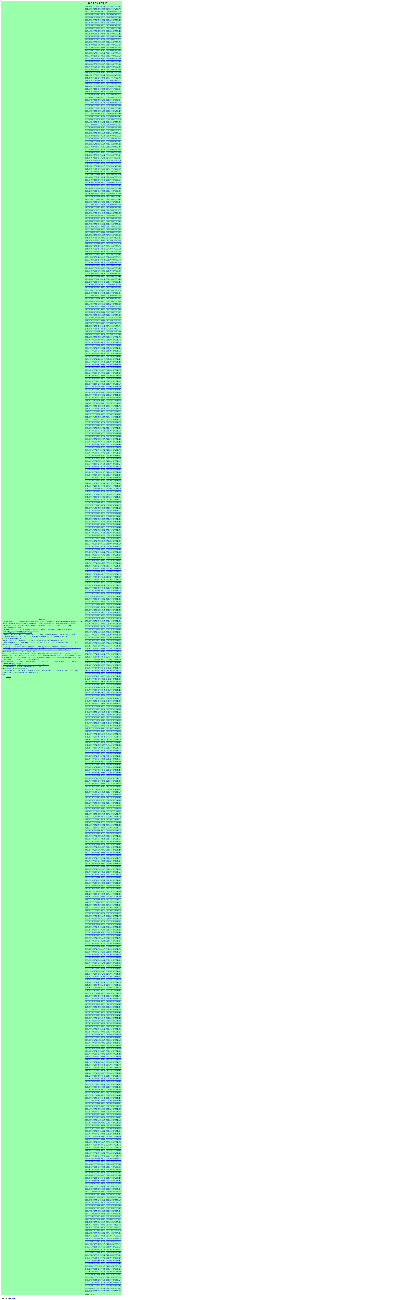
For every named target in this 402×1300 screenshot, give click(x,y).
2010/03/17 (97, 355)
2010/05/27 (102, 370)
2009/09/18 (108, 314)
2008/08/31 (118, 227)
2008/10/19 (118, 238)
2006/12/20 (97, 89)
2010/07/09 (108, 380)
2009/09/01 (92, 311)
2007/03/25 (118, 110)
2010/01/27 (97, 344)
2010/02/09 (92, 347)
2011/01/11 (92, 422)
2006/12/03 (118, 85)
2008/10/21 (92, 240)
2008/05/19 (87, 206)
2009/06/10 (97, 292)
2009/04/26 (118, 281)
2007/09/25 (92, 152)
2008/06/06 (108, 209)
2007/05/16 (97, 122)
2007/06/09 (113, 127)
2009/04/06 (87, 278)
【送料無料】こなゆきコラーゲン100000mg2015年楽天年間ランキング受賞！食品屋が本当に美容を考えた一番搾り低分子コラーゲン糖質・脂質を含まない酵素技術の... (42, 657)
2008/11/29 (113, 248)
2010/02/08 (87, 347)
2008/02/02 (113, 180)
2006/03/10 (108, 25)
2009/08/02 (118, 303)
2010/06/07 (87, 373)
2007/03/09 (108, 107)
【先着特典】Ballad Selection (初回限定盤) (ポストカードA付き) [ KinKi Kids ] (21, 631)
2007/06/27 (97, 132)
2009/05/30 (113, 289)
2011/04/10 (118, 441)
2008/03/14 (108, 190)
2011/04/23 (113, 444)
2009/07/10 (108, 298)
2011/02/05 (113, 427)
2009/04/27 (87, 282)
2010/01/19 (92, 342)
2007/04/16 (87, 116)
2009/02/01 (118, 262)
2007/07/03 (92, 133)
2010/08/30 (87, 392)
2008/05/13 (92, 204)
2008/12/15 (87, 253)
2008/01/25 (108, 179)
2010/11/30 (92, 413)
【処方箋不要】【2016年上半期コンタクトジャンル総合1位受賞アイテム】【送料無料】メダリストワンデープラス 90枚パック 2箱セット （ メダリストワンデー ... (42, 648)
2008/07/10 (102, 216)
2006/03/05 (118, 23)
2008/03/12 (97, 190)
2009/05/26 (92, 289)
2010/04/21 (97, 362)
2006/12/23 (113, 89)
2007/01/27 (113, 97)
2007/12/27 (102, 173)
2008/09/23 (92, 234)
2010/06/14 (87, 375)
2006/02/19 (118, 20)
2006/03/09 (102, 25)
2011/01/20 (102, 424)
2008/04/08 (92, 196)
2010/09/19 (118, 395)
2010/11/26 (108, 411)
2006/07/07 (108, 52)
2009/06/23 (92, 295)
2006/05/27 (113, 42)
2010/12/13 (87, 416)
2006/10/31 (92, 78)
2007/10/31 (97, 160)
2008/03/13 (102, 190)
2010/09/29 (97, 399)
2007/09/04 (92, 147)
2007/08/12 (118, 141)
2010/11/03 (97, 406)
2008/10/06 (87, 237)
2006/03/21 (92, 28)
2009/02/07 (113, 264)
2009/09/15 (92, 314)
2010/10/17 (118, 402)
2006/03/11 (113, 25)
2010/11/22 (87, 411)
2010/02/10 (97, 347)
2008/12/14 (118, 251)
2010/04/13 (92, 361)
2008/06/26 (102, 213)
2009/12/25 (108, 336)
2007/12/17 (87, 171)
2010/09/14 (92, 395)
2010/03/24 (97, 356)
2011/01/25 (92, 425)
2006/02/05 (118, 17)
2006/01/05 (102, 11)
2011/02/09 (97, 428)
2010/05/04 (92, 366)
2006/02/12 (118, 19)
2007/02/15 (102, 102)
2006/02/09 (102, 19)
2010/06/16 (97, 375)
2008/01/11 (108, 176)
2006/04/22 (113, 34)
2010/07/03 (113, 378)
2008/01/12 (113, 176)
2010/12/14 (92, 416)
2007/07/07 (113, 133)
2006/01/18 (97, 14)
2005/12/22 (102, 8)
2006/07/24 (87, 56)
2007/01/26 (108, 97)
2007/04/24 (92, 118)
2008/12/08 (87, 251)
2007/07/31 (92, 140)
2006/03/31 (108, 30)
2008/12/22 (87, 254)
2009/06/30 (92, 297)
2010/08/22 (118, 389)
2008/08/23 (113, 226)
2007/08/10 (108, 141)
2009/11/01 (118, 323)
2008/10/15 (97, 238)
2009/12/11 (108, 333)
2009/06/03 (97, 290)
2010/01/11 (87, 340)
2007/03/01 (102, 105)
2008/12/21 (118, 253)
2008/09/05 (108, 229)
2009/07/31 (108, 303)
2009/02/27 (108, 268)
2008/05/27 (92, 207)
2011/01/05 (97, 420)
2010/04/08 (102, 359)
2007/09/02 (118, 146)
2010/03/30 (92, 358)
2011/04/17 (118, 442)
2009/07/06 (87, 298)
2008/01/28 (87, 180)
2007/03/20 (92, 110)
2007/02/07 (97, 100)
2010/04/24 (113, 362)
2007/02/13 (92, 102)
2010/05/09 (118, 366)
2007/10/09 (92, 155)
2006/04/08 (113, 31)
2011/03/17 (102, 436)
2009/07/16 (102, 300)
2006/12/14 (102, 88)
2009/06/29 (87, 297)
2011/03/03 (102, 433)
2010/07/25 (118, 383)
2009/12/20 (118, 334)
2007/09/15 (113, 149)
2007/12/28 (108, 173)
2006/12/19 (92, 89)
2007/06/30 (113, 132)
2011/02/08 (92, 428)
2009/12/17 (102, 334)
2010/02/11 (102, 347)
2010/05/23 (118, 369)
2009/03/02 (87, 270)
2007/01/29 (87, 99)
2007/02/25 (118, 104)
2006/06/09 (108, 45)
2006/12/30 (113, 91)
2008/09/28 (118, 234)
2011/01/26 (97, 425)
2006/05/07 (118, 38)
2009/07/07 (92, 298)
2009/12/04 (108, 331)
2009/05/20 (97, 287)
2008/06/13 (108, 210)
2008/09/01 (87, 229)
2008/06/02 (87, 209)
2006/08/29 (92, 64)
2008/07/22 (92, 220)
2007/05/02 (97, 119)
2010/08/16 (87, 389)
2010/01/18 (87, 342)
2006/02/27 (87, 23)
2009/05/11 (87, 286)
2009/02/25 (97, 268)
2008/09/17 (97, 232)
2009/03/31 (92, 276)
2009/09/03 (102, 311)
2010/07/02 (108, 378)
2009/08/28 (108, 309)
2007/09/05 (97, 147)
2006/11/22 (97, 83)
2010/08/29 (118, 391)
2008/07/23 (97, 220)
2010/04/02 (108, 358)
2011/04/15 (108, 442)
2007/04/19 (102, 116)
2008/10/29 (97, 242)
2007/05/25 (108, 124)
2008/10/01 (97, 235)
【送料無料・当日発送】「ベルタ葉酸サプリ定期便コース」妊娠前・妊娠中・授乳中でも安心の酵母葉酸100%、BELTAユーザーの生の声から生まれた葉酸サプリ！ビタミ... (43, 621)
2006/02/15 (97, 20)
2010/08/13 (108, 388)
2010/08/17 (92, 389)
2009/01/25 (118, 260)
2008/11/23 (118, 246)
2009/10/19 (87, 322)
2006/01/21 (113, 14)
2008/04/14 (87, 198)
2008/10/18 (113, 238)
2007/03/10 (113, 107)
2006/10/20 (108, 75)
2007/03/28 (97, 111)
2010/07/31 (113, 384)
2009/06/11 (102, 292)
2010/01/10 (118, 339)
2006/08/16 (97, 61)
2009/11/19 (102, 328)
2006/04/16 (118, 33)
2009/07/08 (97, 298)
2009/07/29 (97, 303)
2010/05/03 (87, 366)
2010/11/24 (97, 411)
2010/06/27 (118, 377)
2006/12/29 (108, 91)
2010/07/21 (97, 383)
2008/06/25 (97, 213)
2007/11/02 (108, 160)
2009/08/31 (87, 311)
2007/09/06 (102, 147)
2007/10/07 (118, 154)
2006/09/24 (118, 69)
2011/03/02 (97, 433)
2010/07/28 (97, 384)
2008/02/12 (92, 184)
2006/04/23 (118, 34)
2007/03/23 (108, 110)
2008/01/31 (102, 180)
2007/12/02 (118, 166)
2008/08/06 (97, 223)
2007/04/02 (87, 113)
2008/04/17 (102, 198)
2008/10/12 (118, 237)
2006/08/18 (108, 61)
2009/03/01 (118, 268)
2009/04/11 (113, 278)
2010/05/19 (97, 369)
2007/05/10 (102, 121)
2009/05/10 (118, 284)
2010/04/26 (87, 364)
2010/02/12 (108, 347)
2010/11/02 (92, 406)
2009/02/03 (92, 264)
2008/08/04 (87, 223)
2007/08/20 (87, 144)
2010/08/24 (92, 391)
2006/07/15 (113, 53)
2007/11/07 (97, 162)
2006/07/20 (102, 55)
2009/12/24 (102, 336)
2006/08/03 (102, 58)
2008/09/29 (87, 235)
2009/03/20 (108, 273)
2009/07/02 (102, 297)
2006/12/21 (102, 89)
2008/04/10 (102, 196)
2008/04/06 (118, 195)
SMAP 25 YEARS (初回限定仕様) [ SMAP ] (13, 638)
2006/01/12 (102, 12)
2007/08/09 (102, 141)
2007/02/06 (92, 100)
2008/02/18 (87, 185)
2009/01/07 (97, 257)
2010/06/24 (102, 377)
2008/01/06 (118, 174)
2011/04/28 (102, 446)
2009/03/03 (92, 270)
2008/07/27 (118, 220)
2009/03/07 (113, 270)
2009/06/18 (102, 293)
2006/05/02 (92, 38)
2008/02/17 (118, 184)
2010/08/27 (108, 391)
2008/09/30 (92, 235)
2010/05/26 (97, 370)
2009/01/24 (113, 260)
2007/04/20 (108, 116)
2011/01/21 (108, 424)
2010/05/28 (108, 370)
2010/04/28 (97, 364)
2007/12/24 (87, 173)
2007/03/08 (102, 107)
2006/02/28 (92, 23)
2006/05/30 (92, 44)
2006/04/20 (102, 34)
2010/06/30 (97, 378)
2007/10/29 (87, 160)
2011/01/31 (87, 427)
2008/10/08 (97, 237)
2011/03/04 (108, 433)
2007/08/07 (92, 141)
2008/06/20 (108, 212)
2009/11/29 (118, 329)
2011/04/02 (113, 439)
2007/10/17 (97, 157)
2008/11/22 (113, 246)
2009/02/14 (113, 265)
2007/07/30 (87, 140)
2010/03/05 (108, 351)
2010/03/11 (102, 353)
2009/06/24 (97, 295)
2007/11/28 (97, 166)
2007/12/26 (97, 173)
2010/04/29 (102, 364)
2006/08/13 (118, 60)
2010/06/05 (113, 372)
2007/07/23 (87, 138)
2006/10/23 (87, 77)
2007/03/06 (92, 107)
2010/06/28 (87, 378)
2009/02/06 (108, 264)
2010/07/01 (102, 378)
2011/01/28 (108, 425)
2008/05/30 (108, 207)
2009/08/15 (113, 306)
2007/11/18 (118, 163)
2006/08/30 (97, 64)
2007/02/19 (87, 104)
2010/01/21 (102, 342)
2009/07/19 (118, 300)
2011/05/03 (92, 447)
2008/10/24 (108, 240)
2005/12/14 (97, 6)
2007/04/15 (118, 114)
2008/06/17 (92, 212)
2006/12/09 (113, 86)
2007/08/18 (113, 143)
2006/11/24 (108, 83)
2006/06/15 (102, 47)
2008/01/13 (118, 176)
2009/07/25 (113, 301)
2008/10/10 (108, 237)
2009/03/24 (92, 275)
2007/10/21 (118, 157)
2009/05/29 (108, 289)
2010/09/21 (92, 397)
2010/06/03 (102, 372)
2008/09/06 (113, 229)
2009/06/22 (87, 295)
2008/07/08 (92, 216)
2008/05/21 (97, 206)
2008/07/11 (108, 216)
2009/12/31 (102, 337)
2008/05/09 (108, 202)
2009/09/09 (97, 312)
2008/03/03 (87, 188)
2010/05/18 (92, 369)
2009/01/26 (87, 262)
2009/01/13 (92, 259)
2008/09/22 (87, 234)
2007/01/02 (92, 93)
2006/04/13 (102, 33)
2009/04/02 (102, 276)
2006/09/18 (87, 69)
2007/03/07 (97, 107)
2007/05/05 (113, 119)
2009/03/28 (113, 275)
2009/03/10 (92, 271)
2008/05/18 (118, 204)
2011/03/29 (92, 439)
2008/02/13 (97, 184)
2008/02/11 (87, 184)
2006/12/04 (87, 86)
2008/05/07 (97, 202)
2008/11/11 (92, 245)
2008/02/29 (108, 187)
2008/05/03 (113, 201)
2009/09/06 (118, 311)
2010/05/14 (108, 367)
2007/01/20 (113, 96)
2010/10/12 (92, 402)
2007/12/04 (92, 168)
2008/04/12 (113, 196)
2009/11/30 (87, 331)
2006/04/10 (87, 33)
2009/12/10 (102, 333)
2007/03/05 (87, 107)
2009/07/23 (102, 301)
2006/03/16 (102, 27)
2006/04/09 (118, 31)
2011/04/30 (113, 446)
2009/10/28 (97, 323)
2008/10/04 (113, 235)
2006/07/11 (92, 53)
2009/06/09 (92, 292)
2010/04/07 (97, 359)
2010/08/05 (102, 386)
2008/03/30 (118, 193)
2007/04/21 (113, 116)
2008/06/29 (118, 213)
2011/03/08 (92, 435)
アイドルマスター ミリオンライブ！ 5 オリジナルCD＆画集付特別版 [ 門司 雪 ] (21, 672)
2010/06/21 (87, 377)
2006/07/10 (87, 53)
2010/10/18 (87, 403)
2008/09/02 (92, 229)
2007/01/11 (102, 94)
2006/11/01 (97, 78)
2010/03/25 (102, 356)
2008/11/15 (113, 245)
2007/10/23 (92, 158)
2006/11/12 (118, 80)
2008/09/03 (97, 229)
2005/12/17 (113, 6)
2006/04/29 (113, 36)
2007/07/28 (113, 138)
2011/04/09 (113, 441)
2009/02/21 (113, 267)
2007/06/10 (118, 127)
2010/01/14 (102, 340)
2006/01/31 (92, 17)
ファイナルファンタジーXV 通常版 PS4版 (13, 644)
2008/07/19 (113, 218)
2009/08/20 (102, 307)
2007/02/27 (92, 105)
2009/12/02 (97, 331)
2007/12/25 (92, 173)
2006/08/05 (113, 58)
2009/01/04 (118, 256)
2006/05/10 (97, 39)
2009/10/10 (113, 318)
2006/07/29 (113, 56)
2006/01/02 (87, 11)
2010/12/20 (87, 417)
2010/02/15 (87, 348)
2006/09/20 (97, 69)
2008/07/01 (92, 215)
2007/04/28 (113, 118)
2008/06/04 (97, 209)
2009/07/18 (113, 300)
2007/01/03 (97, 93)
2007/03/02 (108, 105)
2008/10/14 (92, 238)
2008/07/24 (102, 220)
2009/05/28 (102, 289)
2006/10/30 (87, 78)
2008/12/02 (92, 249)
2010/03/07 (118, 351)
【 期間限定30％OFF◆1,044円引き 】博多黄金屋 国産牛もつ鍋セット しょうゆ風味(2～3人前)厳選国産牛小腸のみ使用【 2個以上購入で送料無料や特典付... (39, 634)
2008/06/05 (102, 209)
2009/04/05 (118, 276)
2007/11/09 (108, 162)
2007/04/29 (118, 118)
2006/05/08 (87, 39)
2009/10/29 (102, 323)
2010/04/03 (113, 358)
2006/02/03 (108, 17)
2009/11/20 (108, 328)
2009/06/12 (108, 292)
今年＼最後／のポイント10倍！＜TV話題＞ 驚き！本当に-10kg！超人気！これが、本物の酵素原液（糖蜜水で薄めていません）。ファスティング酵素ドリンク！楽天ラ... (42, 655)
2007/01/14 (118, 94)
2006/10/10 (92, 74)
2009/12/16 (97, 334)
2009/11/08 (118, 325)
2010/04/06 (92, 359)
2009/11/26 (102, 329)
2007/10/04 (102, 154)
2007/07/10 (92, 135)
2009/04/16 (102, 279)
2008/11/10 (87, 245)
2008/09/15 (87, 232)
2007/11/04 (118, 160)
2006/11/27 (87, 85)
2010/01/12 (92, 340)
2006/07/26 (97, 56)
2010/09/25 (113, 397)
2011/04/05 (92, 441)
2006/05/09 (92, 39)
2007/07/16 (87, 136)
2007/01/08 (87, 94)
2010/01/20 (97, 342)
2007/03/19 (87, 110)
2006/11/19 (118, 82)
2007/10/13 (113, 155)
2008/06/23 (87, 213)
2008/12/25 (102, 254)
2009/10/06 (92, 318)
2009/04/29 (97, 282)
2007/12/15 (113, 169)
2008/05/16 (108, 204)
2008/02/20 (97, 185)
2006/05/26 (108, 42)
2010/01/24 (118, 342)
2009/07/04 (113, 297)
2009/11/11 (97, 326)
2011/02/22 (92, 431)
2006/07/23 (118, 55)
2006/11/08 (97, 80)
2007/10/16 (92, 157)
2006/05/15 (87, 41)
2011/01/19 (97, 424)
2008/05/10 (113, 202)
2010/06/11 (108, 373)
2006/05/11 (102, 39)
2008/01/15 (92, 177)
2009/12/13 (118, 333)
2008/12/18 (102, 253)
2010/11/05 (108, 406)
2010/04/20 (92, 362)
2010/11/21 (118, 409)
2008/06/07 (113, 209)
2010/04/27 (92, 364)
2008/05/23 (108, 206)
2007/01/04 (102, 93)
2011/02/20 (118, 430)
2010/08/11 (97, 388)
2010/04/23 (108, 362)
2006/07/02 (118, 50)
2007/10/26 (108, 158)
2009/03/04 (97, 270)
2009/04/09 (102, 278)
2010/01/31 (118, 344)
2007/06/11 (87, 129)
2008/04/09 (97, 196)
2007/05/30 (97, 125)
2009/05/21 (102, 287)
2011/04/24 (118, 444)
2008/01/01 (92, 174)
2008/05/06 (92, 202)
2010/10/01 (108, 399)
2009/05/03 (118, 282)
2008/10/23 (102, 240)
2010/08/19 (102, 389)
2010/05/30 (118, 370)
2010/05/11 (92, 367)
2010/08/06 (108, 386)
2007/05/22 (92, 124)
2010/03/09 (92, 353)
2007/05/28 (87, 125)
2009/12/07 (87, 333)
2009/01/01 (102, 256)
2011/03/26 (113, 438)
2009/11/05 (102, 325)
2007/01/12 (108, 94)
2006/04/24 (87, 36)
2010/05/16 (118, 367)
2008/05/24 (113, 206)
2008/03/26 (97, 193)
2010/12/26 (118, 417)
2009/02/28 (113, 268)
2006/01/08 (118, 11)
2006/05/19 (108, 41)
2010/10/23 (113, 403)
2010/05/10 (87, 367)
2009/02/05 (102, 264)
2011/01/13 (102, 422)
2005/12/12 (87, 6)
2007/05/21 (87, 124)
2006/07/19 (97, 55)
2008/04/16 (97, 198)
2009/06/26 (108, 295)
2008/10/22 (97, 240)
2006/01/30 (87, 17)
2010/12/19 (118, 416)
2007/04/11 (97, 114)
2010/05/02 (118, 364)
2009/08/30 (118, 309)
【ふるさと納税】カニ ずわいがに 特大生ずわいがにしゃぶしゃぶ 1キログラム (21, 659)
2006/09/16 (113, 67)
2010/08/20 (108, 389)
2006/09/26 (92, 71)
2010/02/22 (87, 350)
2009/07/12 (118, 298)
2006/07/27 (102, 56)
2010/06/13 (118, 373)
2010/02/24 (97, 350)
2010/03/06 (113, 351)
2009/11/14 (113, 326)
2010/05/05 (97, 366)
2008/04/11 (108, 196)
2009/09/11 (108, 312)
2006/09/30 (113, 71)
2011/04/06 (97, 441)
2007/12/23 (118, 171)
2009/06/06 (113, 290)
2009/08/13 (102, 306)
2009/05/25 (87, 289)
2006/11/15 (97, 82)
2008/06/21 (113, 212)
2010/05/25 (92, 370)
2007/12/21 (108, 171)
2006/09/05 (92, 66)
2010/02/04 (102, 345)
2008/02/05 (92, 182)
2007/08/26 (118, 144)
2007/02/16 (108, 102)
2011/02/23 (97, 431)
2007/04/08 (118, 113)
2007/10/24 (97, 158)
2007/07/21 (113, 136)
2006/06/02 (108, 44)
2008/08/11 (87, 224)
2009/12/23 (97, 336)
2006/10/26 (102, 77)
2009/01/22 (102, 260)
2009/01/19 (87, 260)
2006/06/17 (113, 47)
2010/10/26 (92, 405)
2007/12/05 (97, 168)
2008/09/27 (113, 234)
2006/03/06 (87, 25)
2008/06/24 (92, 213)
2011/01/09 (118, 420)
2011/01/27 (102, 425)
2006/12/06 (97, 86)
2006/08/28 (87, 64)
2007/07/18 (97, 136)
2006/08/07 (87, 60)
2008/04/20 (118, 198)
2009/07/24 (108, 301)
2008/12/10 (97, 251)
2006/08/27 (118, 63)
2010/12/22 (97, 417)
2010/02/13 (113, 347)
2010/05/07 (108, 366)
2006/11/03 (108, 78)
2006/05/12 (108, 39)
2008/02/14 (102, 184)
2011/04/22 (108, 444)
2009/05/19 (92, 287)
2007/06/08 (108, 127)
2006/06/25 (118, 49)
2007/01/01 (87, 93)
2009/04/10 (108, 278)
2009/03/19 (102, 273)
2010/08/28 (113, 391)
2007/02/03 (113, 99)
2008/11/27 (102, 248)
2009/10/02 (108, 317)
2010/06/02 (97, 372)
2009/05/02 (113, 282)
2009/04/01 (97, 276)
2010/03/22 (87, 356)
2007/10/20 (113, 157)
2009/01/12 (87, 259)
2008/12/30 (92, 256)
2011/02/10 (102, 428)
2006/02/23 (102, 22)
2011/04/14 (102, 442)
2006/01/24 (92, 16)
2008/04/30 (97, 201)
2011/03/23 (97, 438)
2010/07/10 (113, 380)
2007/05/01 (92, 119)
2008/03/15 (113, 190)
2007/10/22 (87, 158)
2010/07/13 (92, 381)
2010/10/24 (118, 403)
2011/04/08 (108, 441)
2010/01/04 (87, 339)
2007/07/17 (92, 136)
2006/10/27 (108, 77)
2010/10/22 (108, 403)
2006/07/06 (102, 52)
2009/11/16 (87, 328)
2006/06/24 (113, 49)
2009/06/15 (87, 293)
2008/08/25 (87, 227)
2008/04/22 (92, 199)
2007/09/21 (108, 151)
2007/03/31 (113, 111)
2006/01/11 (97, 12)
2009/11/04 (97, 325)
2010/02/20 (113, 348)
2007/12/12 (97, 169)
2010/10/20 (97, 403)
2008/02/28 (102, 187)
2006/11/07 (92, 80)
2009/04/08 (97, 278)
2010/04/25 (118, 362)
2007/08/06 (87, 141)
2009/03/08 (118, 270)
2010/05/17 (87, 369)
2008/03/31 (87, 195)
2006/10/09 (87, 74)
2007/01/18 (102, 96)
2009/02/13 (108, 265)
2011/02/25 (108, 431)
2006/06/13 (92, 47)
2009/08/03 (87, 304)
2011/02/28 (87, 433)
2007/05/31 (102, 125)
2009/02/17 (92, 267)
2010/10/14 (102, 402)
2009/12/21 (87, 336)
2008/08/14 (102, 224)
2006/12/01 (108, 85)
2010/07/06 (92, 380)
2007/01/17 (97, 96)
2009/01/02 (108, 256)
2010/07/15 (102, 381)
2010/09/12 (118, 394)
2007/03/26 (87, 111)
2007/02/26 (87, 105)
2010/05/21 (108, 369)
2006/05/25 (102, 42)
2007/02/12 (87, 102)
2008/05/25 (118, 206)
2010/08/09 (87, 388)
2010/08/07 (113, 386)
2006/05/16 (92, 41)
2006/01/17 (92, 14)
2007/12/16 (118, 169)
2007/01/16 (92, 96)
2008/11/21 (108, 246)
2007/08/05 (118, 140)
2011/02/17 (102, 430)
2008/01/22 (92, 179)
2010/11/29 (87, 413)
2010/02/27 (113, 350)
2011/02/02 (97, 427)
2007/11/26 (87, 166)
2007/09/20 (102, 151)
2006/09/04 (87, 66)
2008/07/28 (87, 221)
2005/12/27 (92, 9)
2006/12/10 (118, 86)
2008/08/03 (118, 221)
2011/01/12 (97, 422)
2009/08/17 (87, 307)
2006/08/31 (102, 64)
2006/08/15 (92, 61)
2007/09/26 (97, 152)
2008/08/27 (97, 227)
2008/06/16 (87, 212)
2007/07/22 (118, 136)
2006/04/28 (108, 36)
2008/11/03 (87, 243)
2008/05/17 (113, 204)
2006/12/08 (108, 86)
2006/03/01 (97, 23)
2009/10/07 (97, 318)
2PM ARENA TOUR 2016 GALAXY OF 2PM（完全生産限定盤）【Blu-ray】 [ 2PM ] (22, 666)
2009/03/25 (97, 275)
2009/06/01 (87, 290)
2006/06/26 (87, 50)
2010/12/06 (87, 414)
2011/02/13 (118, 428)
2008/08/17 (118, 224)
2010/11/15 (87, 409)
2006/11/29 (97, 85)
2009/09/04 (108, 311)
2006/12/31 (118, 91)
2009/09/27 (118, 315)
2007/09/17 (87, 151)
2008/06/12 (102, 210)
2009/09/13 (118, 312)
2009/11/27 (108, 329)
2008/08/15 (108, 224)
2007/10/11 (102, 155)
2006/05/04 (102, 38)
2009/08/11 (92, 306)
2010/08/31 (92, 392)
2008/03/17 (87, 191)
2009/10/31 (113, 323)
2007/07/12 (102, 135)
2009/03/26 (102, 275)
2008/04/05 (113, 195)
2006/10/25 (97, 77)
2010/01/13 (97, 340)
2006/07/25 (92, 56)
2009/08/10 (87, 306)
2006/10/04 (97, 72)
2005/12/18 (118, 6)
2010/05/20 (102, 369)
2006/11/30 (102, 85)
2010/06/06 (118, 372)
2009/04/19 (118, 279)
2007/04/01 (118, 111)
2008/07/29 (92, 221)
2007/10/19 (108, 157)
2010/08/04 (97, 386)
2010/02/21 (118, 348)
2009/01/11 (118, 257)
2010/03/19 (108, 355)
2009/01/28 (97, 262)
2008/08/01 (108, 221)
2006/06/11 (118, 45)
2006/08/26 (113, 63)
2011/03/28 (87, 439)
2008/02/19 (92, 185)
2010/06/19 (113, 375)
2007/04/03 (92, 113)
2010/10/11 (87, 402)
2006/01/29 (118, 16)
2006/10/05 (102, 72)
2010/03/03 (97, 351)
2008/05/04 (118, 201)
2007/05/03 (102, 119)
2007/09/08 (113, 147)
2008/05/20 (92, 206)
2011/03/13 (118, 435)
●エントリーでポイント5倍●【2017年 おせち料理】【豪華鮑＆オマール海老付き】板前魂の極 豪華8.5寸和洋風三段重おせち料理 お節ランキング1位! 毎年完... (41, 670)
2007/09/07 (108, 147)
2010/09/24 (108, 397)
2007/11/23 (108, 165)
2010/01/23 (113, 342)
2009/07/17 (108, 300)
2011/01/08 (113, 420)
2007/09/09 (118, 147)
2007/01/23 (92, 97)
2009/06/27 (113, 295)
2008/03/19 (97, 191)
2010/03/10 (97, 353)
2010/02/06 (113, 345)
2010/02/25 (102, 350)
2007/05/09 (97, 121)
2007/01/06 (113, 93)
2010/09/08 (97, 394)
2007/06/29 (108, 132)
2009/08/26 (97, 309)
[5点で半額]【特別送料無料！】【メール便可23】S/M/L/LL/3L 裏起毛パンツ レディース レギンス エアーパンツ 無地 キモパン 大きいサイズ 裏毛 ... (37, 625)
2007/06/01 (108, 125)
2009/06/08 (87, 292)
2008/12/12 (108, 251)
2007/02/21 (97, 104)
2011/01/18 (92, 424)
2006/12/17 (118, 88)
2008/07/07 (87, 216)
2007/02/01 (102, 99)
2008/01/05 (113, 174)
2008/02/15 (108, 184)
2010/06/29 (92, 378)
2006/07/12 (97, 53)
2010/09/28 (92, 399)
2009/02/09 (87, 265)
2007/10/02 (92, 154)
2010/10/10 (118, 400)
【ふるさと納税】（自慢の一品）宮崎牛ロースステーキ (16, 663)
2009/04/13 (87, 279)
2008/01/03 (102, 174)
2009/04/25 (113, 281)
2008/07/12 (113, 216)
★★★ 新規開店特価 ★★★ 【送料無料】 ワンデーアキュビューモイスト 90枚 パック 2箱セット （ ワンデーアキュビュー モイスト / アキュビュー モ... (41, 661)
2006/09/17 (118, 67)
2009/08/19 (97, 307)
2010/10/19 (92, 403)
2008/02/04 (87, 182)
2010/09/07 (92, 394)
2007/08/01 (97, 140)
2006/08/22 (92, 63)
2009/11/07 (113, 325)
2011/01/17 (87, 424)
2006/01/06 (108, 11)
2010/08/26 (102, 391)
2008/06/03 (92, 209)
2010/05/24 (87, 370)
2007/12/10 (87, 169)
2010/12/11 (113, 414)
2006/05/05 (108, 38)
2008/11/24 (87, 248)
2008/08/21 (102, 226)
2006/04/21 (108, 34)
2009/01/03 (113, 256)
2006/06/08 (102, 45)
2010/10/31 (118, 405)
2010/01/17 (118, 340)
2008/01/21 (87, 179)
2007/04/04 (97, 113)
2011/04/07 (102, 441)
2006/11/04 (113, 78)
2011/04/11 (87, 442)
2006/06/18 (118, 47)
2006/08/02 (97, 58)
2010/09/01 (97, 392)
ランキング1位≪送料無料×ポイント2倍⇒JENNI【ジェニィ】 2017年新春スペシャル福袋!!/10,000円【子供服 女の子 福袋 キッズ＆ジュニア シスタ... (37, 636)
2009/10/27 (92, 323)
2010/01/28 (102, 344)
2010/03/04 (102, 351)
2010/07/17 (113, 381)
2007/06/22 (108, 130)
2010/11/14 (118, 408)
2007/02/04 (118, 99)
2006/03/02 (102, 23)
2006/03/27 (87, 30)
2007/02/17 (113, 102)
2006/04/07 (108, 31)
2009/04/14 (92, 279)
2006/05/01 (87, 38)
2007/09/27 (102, 152)
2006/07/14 (108, 53)
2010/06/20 (118, 375)
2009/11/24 (92, 329)
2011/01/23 (118, 424)
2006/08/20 (118, 61)
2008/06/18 (97, 212)
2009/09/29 (92, 317)
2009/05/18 (87, 287)
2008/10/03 (108, 235)
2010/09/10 (108, 394)
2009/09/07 (87, 312)
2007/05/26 (113, 124)
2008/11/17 (87, 246)
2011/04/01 (108, 439)
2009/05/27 (97, 289)
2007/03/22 (102, 110)
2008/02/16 (113, 184)
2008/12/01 (87, 249)
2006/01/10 (92, 12)
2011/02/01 (92, 427)
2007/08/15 (97, 143)
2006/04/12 (97, 33)
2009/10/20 (92, 322)
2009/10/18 (118, 320)
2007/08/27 (87, 146)
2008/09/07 (118, 229)
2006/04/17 (87, 34)
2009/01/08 (102, 257)
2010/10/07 (102, 400)
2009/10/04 (118, 317)
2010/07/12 (87, 381)
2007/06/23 (113, 130)
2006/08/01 (92, 58)
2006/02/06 (87, 19)
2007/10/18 (102, 157)
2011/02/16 (97, 430)
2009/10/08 (102, 318)
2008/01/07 (87, 176)
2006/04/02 (118, 30)
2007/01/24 (97, 97)
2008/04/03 (102, 195)
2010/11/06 (113, 406)
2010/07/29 (102, 384)
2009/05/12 (92, 286)
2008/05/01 (102, 201)
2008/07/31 (102, 221)
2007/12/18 (92, 171)
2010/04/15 (102, 361)
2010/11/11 (102, 408)
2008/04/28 (87, 201)
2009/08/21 (108, 307)
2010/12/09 (102, 414)
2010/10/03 (118, 399)
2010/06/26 (113, 377)
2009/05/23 (113, 287)
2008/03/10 (87, 190)
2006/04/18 (92, 34)
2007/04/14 (113, 114)
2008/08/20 (97, 226)
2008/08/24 (118, 226)
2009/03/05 (102, 270)
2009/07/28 (92, 303)
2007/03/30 (108, 111)
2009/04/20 (87, 281)
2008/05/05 (87, 202)
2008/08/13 (97, 224)
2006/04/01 (113, 30)
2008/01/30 (97, 180)
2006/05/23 (92, 42)
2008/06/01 (118, 207)
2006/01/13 (108, 12)
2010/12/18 (113, 416)
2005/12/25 (118, 8)
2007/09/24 (87, 152)
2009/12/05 (113, 331)
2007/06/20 (97, 130)
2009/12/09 (97, 333)
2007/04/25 (97, 118)
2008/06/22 (118, 212)
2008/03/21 (108, 191)
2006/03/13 (87, 27)
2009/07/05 (118, 297)
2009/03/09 (87, 271)
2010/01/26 (92, 344)
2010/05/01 (113, 364)
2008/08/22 (108, 226)
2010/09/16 (102, 395)
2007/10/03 (97, 154)
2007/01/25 (102, 97)
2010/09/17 (108, 395)
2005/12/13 (92, 6)
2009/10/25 (118, 322)
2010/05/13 (102, 367)
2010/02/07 (118, 345)
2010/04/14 (97, 361)
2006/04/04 (92, 31)
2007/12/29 (113, 173)
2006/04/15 (113, 33)
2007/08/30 (102, 146)
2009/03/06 (108, 270)
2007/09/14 (108, 149)
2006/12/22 (108, 89)
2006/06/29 (102, 50)
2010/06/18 (108, 375)
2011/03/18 (108, 436)
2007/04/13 (108, 114)
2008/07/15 (92, 218)
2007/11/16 (108, 163)
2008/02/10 (118, 182)
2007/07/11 (97, 135)
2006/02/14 (92, 20)
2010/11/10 (97, 408)
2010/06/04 (108, 372)
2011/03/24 (102, 438)
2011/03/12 (113, 435)
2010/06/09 (97, 373)
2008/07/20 (118, 218)
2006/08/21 (87, 63)
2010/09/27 (87, 399)
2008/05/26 (87, 207)
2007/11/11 (118, 162)
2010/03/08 (87, 353)
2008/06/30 (87, 215)
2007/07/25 (97, 138)
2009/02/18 (97, 267)
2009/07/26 (118, 301)
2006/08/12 (113, 60)
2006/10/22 (118, 75)
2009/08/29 (113, 309)
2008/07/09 (97, 216)
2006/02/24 (108, 22)
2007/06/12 (92, 129)
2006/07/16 (118, 53)
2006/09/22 (108, 69)
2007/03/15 (102, 108)
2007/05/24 (102, 124)
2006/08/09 (97, 60)
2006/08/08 (92, 60)
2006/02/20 (87, 22)
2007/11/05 (87, 162)
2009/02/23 (87, 268)
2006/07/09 (118, 52)
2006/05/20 (113, 41)
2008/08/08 (108, 223)
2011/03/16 (97, 436)
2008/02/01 (108, 180)
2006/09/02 (113, 64)
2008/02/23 (113, 185)
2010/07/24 (113, 383)
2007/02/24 (113, 104)
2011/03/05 (113, 433)
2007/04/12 (102, 114)
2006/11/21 (92, 83)
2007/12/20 (102, 171)
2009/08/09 (118, 304)
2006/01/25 (97, 16)
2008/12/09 (92, 251)
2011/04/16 (113, 442)
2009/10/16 (108, 320)
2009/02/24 (92, 268)
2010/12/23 (102, 417)
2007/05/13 (118, 121)
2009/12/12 (113, 333)
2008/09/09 (92, 231)
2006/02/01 (97, 17)
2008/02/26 (92, 187)
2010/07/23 (108, 383)
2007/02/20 (92, 104)
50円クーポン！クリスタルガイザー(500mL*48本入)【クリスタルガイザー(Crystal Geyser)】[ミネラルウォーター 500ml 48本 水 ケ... (33, 640)
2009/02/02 (87, 264)
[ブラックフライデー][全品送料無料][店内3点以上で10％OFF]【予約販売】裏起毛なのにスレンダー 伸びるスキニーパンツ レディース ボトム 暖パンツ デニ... (40, 653)
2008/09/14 (118, 231)
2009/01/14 (97, 259)
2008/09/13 (113, 231)
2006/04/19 (97, 34)
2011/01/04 (92, 420)
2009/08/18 (92, 307)
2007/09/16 (118, 149)
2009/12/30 (97, 337)
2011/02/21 (87, 431)
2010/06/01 (92, 372)
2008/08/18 (87, 226)
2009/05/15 (108, 286)
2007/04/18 (97, 116)
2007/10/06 (113, 154)
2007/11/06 (92, 162)
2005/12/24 (113, 8)
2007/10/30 (92, 160)
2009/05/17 (118, 286)
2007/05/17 (102, 122)
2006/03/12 (118, 25)
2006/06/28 (97, 50)
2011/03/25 (108, 438)
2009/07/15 (97, 300)
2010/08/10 (92, 388)
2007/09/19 (97, 151)
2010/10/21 (102, 403)
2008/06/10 (92, 210)
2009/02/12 (102, 265)
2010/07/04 (118, 378)
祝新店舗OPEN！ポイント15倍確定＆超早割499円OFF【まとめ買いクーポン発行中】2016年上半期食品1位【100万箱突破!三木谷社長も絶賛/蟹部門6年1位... (39, 623)
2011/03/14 (87, 436)
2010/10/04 (87, 400)
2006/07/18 (92, 55)
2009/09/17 (102, 314)
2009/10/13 (92, 320)
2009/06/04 (102, 290)
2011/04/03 (118, 439)
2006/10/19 (102, 75)
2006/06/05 (87, 45)
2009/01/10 (113, 257)
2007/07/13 (108, 135)
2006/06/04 (118, 44)
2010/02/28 (118, 350)
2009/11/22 (118, 328)
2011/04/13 (97, 442)
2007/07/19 (102, 136)
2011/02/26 (113, 431)
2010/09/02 (102, 392)
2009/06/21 (118, 293)
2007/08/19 (118, 143)
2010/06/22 (92, 377)
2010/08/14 (113, 388)
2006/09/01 (108, 64)
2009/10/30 (108, 323)
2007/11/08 (102, 162)
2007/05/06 (118, 119)
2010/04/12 (87, 361)
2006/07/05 (97, 52)
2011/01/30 (118, 425)
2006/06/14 (97, 47)
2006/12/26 (92, 91)
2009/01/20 (92, 260)
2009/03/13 (108, 271)
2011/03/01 (92, 433)
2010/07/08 (102, 380)
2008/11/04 (92, 243)
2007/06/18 (87, 130)
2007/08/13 (87, 143)
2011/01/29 (113, 425)
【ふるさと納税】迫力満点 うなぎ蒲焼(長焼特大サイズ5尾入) (17, 633)
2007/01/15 (87, 96)
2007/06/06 (97, 127)
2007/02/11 (118, 100)
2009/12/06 (118, 331)
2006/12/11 (87, 88)
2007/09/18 (92, 151)
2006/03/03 (108, 23)
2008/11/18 (92, 246)
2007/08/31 (108, 146)
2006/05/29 (87, 44)
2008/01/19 (113, 177)
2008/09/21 (118, 232)
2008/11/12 (97, 245)
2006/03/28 (92, 30)
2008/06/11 (97, 210)
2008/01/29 (92, 180)
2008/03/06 (102, 188)
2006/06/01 (102, 44)
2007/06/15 (108, 129)
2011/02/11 (108, 428)
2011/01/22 (113, 424)
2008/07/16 (97, 218)
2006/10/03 (92, 72)
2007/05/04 (108, 119)
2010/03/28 (118, 356)
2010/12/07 (92, 414)
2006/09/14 (102, 67)
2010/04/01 (102, 358)
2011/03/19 (113, 436)
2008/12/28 (118, 254)
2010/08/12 (102, 388)
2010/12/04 (113, 413)
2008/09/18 (102, 232)
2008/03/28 (108, 193)
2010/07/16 (108, 381)
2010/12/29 (97, 419)
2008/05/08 (102, 202)
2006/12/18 (87, 89)
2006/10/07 (113, 72)
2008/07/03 (102, 215)
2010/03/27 (113, 356)
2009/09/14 (87, 314)
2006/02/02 (102, 17)
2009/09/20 (118, 314)
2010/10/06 (97, 400)
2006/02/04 (113, 17)
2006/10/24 (92, 77)
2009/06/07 (118, 290)
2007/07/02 (87, 133)
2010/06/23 (97, 377)
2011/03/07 (87, 435)
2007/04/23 (87, 118)
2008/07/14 (87, 218)
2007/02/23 (108, 104)
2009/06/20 (113, 293)
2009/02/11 (97, 265)
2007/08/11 (113, 141)
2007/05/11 (108, 121)
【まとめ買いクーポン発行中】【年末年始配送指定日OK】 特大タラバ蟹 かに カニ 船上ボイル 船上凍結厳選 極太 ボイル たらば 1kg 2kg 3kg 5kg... (37, 629)
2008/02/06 (97, 182)
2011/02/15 (92, 430)
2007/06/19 (92, 130)
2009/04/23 (102, 281)
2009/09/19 (113, 314)
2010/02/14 (118, 347)
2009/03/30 (87, 276)
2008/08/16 (113, 224)
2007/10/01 (87, 154)
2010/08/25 (97, 391)
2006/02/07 (92, 19)
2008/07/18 (108, 218)
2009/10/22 (102, 322)
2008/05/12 (87, 204)
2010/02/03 (97, 345)
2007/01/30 (92, 99)
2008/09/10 (97, 231)
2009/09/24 (102, 315)
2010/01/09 (113, 339)
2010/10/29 (108, 405)
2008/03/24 (87, 193)
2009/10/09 (108, 318)
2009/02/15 (118, 265)
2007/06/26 (92, 132)
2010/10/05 (92, 400)
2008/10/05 (118, 235)
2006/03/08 (97, 25)
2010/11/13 (113, 408)
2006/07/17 (87, 55)
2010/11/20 (113, 409)
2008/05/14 (97, 204)
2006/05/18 (102, 41)
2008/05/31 (113, 207)
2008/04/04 (108, 195)
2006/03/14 (92, 27)
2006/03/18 (113, 27)
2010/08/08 (118, 386)
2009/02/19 (102, 267)
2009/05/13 (97, 286)
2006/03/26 (118, 28)
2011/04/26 (92, 446)
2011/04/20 (97, 444)
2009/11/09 (87, 326)
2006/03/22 (97, 28)
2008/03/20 (102, 191)
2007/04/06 (108, 113)
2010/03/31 (97, 358)
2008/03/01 (113, 187)
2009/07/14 (92, 300)
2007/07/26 (102, 138)
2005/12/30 (108, 9)
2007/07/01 (118, 132)
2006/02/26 (118, 22)
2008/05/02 (108, 201)
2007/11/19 (87, 165)
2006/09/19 (92, 69)
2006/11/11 (113, 80)
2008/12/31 (97, 256)
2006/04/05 (97, 31)
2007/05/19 (113, 122)
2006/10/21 (113, 75)
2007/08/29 (97, 146)
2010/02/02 (92, 345)
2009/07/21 (92, 301)
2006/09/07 (102, 66)
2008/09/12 (108, 231)
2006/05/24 (97, 42)
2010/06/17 (102, 375)
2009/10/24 (113, 322)
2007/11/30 (108, 166)
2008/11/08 (113, 243)
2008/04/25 (108, 199)
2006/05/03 (97, 38)
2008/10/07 (92, 237)
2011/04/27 (97, 446)
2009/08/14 (108, 306)
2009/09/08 (92, 312)
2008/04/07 (87, 196)
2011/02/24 (102, 431)
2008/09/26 (108, 234)
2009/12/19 (113, 334)
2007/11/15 (102, 163)
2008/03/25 (92, 193)
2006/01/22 (118, 14)
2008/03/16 (118, 190)
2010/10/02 (113, 399)
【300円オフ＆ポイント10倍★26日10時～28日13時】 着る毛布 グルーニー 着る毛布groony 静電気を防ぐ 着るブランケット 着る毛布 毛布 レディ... (37, 646)
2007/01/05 (108, 93)
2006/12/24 (118, 89)
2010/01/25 (87, 344)
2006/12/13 (97, 88)
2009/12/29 (92, 337)
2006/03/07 (92, 25)
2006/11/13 (87, 82)
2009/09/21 (87, 315)
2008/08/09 (113, 223)
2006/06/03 (113, 44)
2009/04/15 (97, 279)
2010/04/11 (118, 359)
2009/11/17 (92, 328)
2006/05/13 (113, 39)
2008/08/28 (102, 227)
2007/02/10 (113, 100)
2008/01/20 (118, 177)
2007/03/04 (118, 105)
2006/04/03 (87, 31)
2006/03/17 (108, 27)
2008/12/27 (113, 254)
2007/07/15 (118, 135)
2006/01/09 (87, 12)
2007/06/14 (102, 129)
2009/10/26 (87, 323)
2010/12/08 (97, 414)
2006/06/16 (108, 47)
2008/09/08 (87, 231)
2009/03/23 (87, 275)
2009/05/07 (102, 284)
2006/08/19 (113, 61)
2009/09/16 (97, 314)
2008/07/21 (87, 220)
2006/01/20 (108, 14)
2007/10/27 (113, 158)
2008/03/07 (108, 188)
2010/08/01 (118, 384)
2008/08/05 (92, 223)
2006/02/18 (113, 20)
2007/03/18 (118, 108)
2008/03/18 (92, 191)
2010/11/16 (92, 409)
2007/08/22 (97, 144)
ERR (4, 674)
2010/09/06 (87, 394)
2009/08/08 (113, 304)
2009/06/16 (92, 293)
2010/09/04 (113, 392)
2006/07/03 (87, 52)
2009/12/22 (92, 336)
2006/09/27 (97, 71)
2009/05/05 (92, 284)
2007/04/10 (92, 114)
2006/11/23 (102, 83)
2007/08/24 (108, 144)
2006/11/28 (92, 85)
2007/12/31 (87, 174)
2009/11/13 (108, 326)
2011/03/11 (108, 435)
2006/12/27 (97, 91)
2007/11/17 (113, 163)
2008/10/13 (87, 238)
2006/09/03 (118, 64)
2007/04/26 (102, 118)
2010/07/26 (87, 384)
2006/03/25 (113, 28)
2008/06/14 (113, 210)
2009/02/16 (87, 267)
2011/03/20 (118, 436)
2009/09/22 (92, 315)
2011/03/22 (92, 438)
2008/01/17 (102, 177)
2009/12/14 (87, 334)
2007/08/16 (102, 143)
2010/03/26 (108, 356)
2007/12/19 (97, 171)
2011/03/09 (97, 435)
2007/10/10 (97, 155)
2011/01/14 (108, 422)
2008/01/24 (102, 179)
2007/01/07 (118, 93)
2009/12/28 (87, 337)
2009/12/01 (92, 331)
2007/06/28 (102, 132)
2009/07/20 (87, 301)
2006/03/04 (113, 23)
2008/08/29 (108, 227)
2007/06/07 (102, 127)
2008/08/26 (92, 227)
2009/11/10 (92, 326)
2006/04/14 (108, 33)
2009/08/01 (113, 303)
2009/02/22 (118, 267)
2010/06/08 (92, 373)
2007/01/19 (108, 96)
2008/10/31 (108, 242)
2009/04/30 (102, 282)
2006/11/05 (118, 78)
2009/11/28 (113, 329)
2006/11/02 (102, 78)
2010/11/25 (102, 411)
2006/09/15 (108, 67)
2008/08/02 (113, 221)
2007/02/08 (102, 100)
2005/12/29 (102, 9)
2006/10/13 (108, 74)
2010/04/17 (113, 361)
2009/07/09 (102, 298)
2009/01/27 (92, 262)
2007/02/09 (108, 100)
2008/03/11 (92, 190)
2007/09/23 (118, 151)
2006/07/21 (108, 55)
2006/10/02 (87, 72)
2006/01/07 (113, 11)
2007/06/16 (113, 129)
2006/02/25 (113, 22)
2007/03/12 (87, 108)
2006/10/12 (102, 74)
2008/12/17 (97, 253)
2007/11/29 (102, 166)
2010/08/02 (87, 386)
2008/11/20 (102, 246)
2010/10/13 (97, 402)
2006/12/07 (102, 86)
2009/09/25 (108, 315)
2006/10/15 (118, 74)
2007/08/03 (108, 140)
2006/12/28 (102, 91)
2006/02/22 (97, 22)
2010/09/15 (97, 395)
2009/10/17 (113, 320)
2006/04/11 (92, 33)
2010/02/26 (108, 350)
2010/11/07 (118, 406)
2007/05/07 (87, 121)
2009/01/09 (108, 257)
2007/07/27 (108, 138)
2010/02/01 (87, 345)
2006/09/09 (113, 66)
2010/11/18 (102, 409)
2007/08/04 (113, 140)
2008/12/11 (102, 251)
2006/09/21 (102, 69)
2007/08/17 (108, 143)
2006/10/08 (118, 72)
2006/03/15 (97, 27)
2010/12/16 (102, 416)
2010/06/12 (113, 373)
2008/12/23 (92, 254)
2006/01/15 (118, 12)
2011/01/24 (87, 425)
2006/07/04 (92, 52)
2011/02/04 (108, 427)
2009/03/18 (97, 273)
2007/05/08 (92, 121)
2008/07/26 (113, 220)
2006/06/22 (102, 49)
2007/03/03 (113, 105)
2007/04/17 (92, 116)
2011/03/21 (87, 438)
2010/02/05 (108, 345)
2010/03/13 (113, 353)
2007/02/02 (108, 99)
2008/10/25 (113, 240)
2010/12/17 (108, 416)
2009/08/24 (87, 309)
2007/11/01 (102, 160)
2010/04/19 (87, 362)
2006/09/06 (97, 66)
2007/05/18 (108, 122)
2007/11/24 (113, 165)
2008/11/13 (102, 245)
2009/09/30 (97, 317)
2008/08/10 (118, 223)
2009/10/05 (87, 318)
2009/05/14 (102, 286)
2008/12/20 (113, 253)
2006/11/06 (87, 80)
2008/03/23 (118, 191)
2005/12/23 (108, 8)
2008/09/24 (97, 234)
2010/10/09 (113, 400)
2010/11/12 (108, 408)
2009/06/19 (108, 293)
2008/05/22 (102, 206)
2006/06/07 (97, 45)
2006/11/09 (102, 80)
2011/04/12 (92, 442)
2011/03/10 (102, 435)
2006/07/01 (113, 50)
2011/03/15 (92, 436)
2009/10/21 (97, 322)
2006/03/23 (102, 28)
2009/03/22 (118, 273)
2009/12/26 (113, 336)
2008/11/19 (97, 246)
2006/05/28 (118, 42)
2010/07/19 (87, 383)
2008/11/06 (102, 243)
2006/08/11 (108, 60)
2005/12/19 (87, 8)
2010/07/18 (118, 381)
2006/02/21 (92, 22)
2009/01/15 (102, 259)
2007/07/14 (113, 135)
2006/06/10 (113, 45)
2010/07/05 (87, 380)
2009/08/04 (92, 304)
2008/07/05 (113, 215)
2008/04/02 (97, 195)
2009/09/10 (102, 312)
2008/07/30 (97, 221)
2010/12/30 (102, 419)
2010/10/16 (113, 402)
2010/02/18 (102, 348)
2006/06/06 (92, 45)
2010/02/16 (92, 348)
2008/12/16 (92, 253)
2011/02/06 (118, 427)
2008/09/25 (102, 234)
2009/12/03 (102, 331)
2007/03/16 (108, 108)
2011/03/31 (102, 439)
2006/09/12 (92, 67)
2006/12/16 (113, 88)
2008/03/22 (113, 191)
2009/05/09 (113, 284)
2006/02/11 (113, 19)
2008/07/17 (102, 218)
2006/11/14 (92, 82)
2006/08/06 (118, 58)
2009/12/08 (92, 333)
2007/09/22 (113, 151)
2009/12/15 (92, 334)
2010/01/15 (108, 340)
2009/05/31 (118, 289)
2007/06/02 (113, 125)
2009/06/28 (118, 295)
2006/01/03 (92, 11)
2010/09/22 (97, 397)
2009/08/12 (97, 306)
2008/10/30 (102, 242)
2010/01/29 (108, 344)
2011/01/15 (113, 422)
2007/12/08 (113, 168)
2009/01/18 (118, 259)
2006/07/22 (113, 55)
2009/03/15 (118, 271)
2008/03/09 (118, 188)
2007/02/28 (97, 105)
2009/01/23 (108, 260)
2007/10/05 (108, 154)
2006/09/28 (102, 71)
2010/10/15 (108, 402)
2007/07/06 (108, 133)
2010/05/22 (113, 369)
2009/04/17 (108, 279)
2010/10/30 (113, 405)
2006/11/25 (113, 83)
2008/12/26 (108, 254)
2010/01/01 (108, 337)
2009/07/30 (102, 303)
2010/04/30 (108, 364)
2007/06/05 (92, 127)
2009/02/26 (102, 268)
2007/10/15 (87, 157)
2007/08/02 (102, 140)
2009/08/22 (113, 307)
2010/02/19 (108, 348)
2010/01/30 (113, 344)
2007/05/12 (113, 121)
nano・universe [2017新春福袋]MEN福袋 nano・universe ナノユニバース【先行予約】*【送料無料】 (26, 665)
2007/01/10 (97, 94)
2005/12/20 (92, 8)
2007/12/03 (87, 168)
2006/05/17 (97, 41)
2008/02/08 (108, 182)
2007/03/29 (102, 111)
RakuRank (8, 677)
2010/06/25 (108, 377)
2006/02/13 (87, 20)
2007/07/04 (97, 133)
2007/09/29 (113, 152)
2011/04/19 (92, 444)
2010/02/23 (92, 350)
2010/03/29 (87, 358)
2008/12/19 (108, 253)
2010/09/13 (87, 395)
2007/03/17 (113, 108)
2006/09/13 (97, 67)
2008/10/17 (108, 238)
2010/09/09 (102, 394)
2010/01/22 (108, 342)
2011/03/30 (97, 439)
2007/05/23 (97, 124)
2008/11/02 (118, 242)
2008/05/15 (102, 204)
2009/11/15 (118, 326)
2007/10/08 (87, 155)
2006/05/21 (118, 41)
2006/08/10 (102, 60)
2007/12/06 (102, 168)
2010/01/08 (108, 339)
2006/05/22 (87, 42)
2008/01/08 (92, 176)
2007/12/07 (108, 168)
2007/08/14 (92, 143)
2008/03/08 (113, 188)
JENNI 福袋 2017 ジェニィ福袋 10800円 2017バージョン (16, 668)
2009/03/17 (92, 273)
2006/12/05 (92, 86)
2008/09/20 (113, 232)
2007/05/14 (87, 122)
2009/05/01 (108, 282)
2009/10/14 (97, 320)
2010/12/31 (108, 419)
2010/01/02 (113, 337)
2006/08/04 (108, 58)
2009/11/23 (87, 329)
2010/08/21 (113, 389)
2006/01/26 (102, 16)
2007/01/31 (97, 99)
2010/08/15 (118, 388)
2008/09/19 (108, 232)
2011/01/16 (118, 422)
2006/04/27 (102, 36)
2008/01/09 (97, 176)
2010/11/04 (102, 406)
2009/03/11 (97, 271)
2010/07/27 (92, 384)
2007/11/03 (113, 160)
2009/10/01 (102, 317)
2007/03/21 (97, 110)
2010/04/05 (87, 359)
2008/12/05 (108, 249)
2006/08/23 (97, 63)
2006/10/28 (113, 77)
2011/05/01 (118, 446)
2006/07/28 (108, 56)
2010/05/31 (87, 372)
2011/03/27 (118, 438)
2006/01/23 (87, 16)
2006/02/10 (108, 19)
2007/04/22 (118, 116)
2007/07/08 (118, 133)
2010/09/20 (87, 397)
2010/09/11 (113, 394)
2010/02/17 (97, 348)
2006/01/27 (108, 16)
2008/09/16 (92, 232)
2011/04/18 (87, 444)
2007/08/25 (113, 144)
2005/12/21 (97, 8)
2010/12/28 (92, 419)
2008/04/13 (118, 196)
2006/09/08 (108, 66)
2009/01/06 (92, 257)
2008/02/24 (118, 185)
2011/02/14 (87, 430)
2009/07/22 (97, 301)
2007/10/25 (102, 158)
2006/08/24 (102, 63)
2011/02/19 (113, 430)
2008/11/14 (108, 245)
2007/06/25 (87, 132)
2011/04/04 (87, 441)
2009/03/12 (102, 271)
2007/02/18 (118, 102)
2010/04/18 (118, 361)
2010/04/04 (118, 358)
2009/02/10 (92, 265)
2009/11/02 (87, 325)
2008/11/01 (113, 242)
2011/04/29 (108, 446)
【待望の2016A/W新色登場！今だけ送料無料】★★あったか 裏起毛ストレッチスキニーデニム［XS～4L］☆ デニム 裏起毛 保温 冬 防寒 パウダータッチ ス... (40, 642)
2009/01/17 (113, 259)
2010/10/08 (108, 400)
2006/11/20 (87, 83)
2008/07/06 (118, 215)
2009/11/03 (92, 325)
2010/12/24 (108, 417)
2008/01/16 (97, 177)
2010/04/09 (108, 359)
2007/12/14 (108, 169)
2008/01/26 (113, 179)
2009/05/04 (87, 284)
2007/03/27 (92, 111)
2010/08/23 (87, 391)
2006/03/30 (102, 30)
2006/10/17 (92, 75)
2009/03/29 (118, 275)
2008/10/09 (102, 237)
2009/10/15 (102, 320)
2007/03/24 (113, 110)
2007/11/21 (97, 165)
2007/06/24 (118, 130)
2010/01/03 (118, 337)
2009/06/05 (108, 290)
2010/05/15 (113, 367)
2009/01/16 (108, 259)
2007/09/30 (118, 152)
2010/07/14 (97, 381)
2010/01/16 (113, 340)
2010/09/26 (118, 397)
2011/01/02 (118, 419)
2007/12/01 (113, 166)
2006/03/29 (97, 30)
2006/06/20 (92, 49)
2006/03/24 (108, 28)
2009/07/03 (108, 297)
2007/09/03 (87, 147)
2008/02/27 (97, 187)
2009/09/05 (113, 311)
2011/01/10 (87, 422)
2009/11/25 (97, 329)
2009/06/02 (92, 290)
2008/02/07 (102, 182)
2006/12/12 (92, 88)
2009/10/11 (118, 318)
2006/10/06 (108, 72)
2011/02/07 (87, 428)
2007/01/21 (118, 96)
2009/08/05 (97, 304)
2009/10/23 (108, 322)
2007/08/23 (102, 144)
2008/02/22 (108, 185)
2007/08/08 (97, 141)
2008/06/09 (87, 210)
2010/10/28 (102, 405)
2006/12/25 (87, 91)
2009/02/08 (118, 264)
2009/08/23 (118, 307)
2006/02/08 (97, 19)
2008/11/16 (118, 245)
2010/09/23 (102, 397)
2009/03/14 (113, 271)
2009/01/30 (108, 262)
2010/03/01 (87, 351)
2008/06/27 (108, 213)
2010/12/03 (108, 413)
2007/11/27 (92, 166)
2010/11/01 (87, 406)
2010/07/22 (102, 383)
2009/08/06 (102, 304)
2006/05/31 (97, 44)
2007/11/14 (97, 163)
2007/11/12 (87, 163)
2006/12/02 (113, 85)
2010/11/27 (113, 411)
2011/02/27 (118, 431)
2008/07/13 (118, 216)
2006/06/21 (97, 49)
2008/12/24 (97, 254)
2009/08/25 (92, 309)
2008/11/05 (97, 243)
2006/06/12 (87, 47)
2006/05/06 (113, 38)
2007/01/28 (118, 97)
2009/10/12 (87, 320)
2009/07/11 (113, 298)
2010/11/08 (87, 408)
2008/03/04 (92, 188)
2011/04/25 (87, 446)
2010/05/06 (102, 366)
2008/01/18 (108, 177)
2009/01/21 (97, 260)
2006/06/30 (108, 50)
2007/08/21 (92, 144)
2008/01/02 (97, 174)
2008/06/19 (102, 212)
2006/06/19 (87, 49)
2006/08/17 (102, 61)
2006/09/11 (87, 67)
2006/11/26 (118, 83)
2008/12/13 (113, 251)
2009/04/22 (97, 281)
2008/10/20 (87, 240)
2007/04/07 (113, 113)
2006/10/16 (87, 75)
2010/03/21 (118, 355)
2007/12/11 (92, 169)
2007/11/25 (118, 165)
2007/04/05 (102, 113)
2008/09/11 (102, 231)
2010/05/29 (113, 370)
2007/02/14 (97, 102)
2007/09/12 (97, 149)
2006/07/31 (87, 58)
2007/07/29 (118, 138)
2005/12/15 (102, 6)
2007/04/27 (108, 118)
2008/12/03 (97, 249)
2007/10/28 (118, 158)
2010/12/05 (118, 413)
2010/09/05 (118, 392)
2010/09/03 (108, 392)
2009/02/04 (97, 264)
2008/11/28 (108, 248)
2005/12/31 (113, 9)
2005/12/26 (87, 9)
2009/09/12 (113, 312)
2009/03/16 (87, 273)
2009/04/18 (113, 279)
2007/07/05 (102, 133)
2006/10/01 (118, 71)
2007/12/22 (113, 171)
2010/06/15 (92, 375)
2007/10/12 (108, 155)
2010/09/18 (113, 395)
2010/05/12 (97, 367)
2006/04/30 (118, 36)
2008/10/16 (102, 238)
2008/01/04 (108, 174)
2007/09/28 (108, 152)
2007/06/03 (118, 125)
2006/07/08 (113, 52)
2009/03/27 (108, 275)
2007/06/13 (97, 129)
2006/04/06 (102, 31)
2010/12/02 (102, 413)
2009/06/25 (102, 295)
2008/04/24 (102, 199)
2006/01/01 (118, 9)
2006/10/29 (118, 77)
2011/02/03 (102, 427)
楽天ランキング (42, 619)
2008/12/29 (87, 256)
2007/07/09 (87, 135)
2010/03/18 (102, 355)
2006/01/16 (87, 14)
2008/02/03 (118, 180)
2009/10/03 (113, 317)
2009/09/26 (113, 315)
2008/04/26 (113, 199)
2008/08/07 (102, 223)
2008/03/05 (97, 188)
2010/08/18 (97, 389)
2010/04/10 (113, 359)
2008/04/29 (92, 201)
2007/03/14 (97, 108)
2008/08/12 (92, 224)
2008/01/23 (97, 179)
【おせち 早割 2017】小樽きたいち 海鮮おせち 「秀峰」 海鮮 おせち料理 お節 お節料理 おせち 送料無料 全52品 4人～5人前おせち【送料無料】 (37, 649)
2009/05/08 (108, 284)
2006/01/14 (113, 12)
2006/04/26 (97, 36)
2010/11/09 (92, 408)
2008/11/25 (92, 248)
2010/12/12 (118, 414)
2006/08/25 (108, 63)
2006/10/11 (97, 74)
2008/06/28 (113, 213)
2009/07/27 (87, 303)
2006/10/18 (97, 75)
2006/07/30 (118, 56)
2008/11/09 (118, 243)
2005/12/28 (97, 9)
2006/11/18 (113, 82)
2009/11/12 (102, 326)
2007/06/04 (87, 127)
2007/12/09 (118, 168)
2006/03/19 (118, 27)
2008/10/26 (118, 240)
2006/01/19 (102, 14)
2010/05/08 (113, 366)
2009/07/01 (97, 297)
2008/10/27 (87, 242)
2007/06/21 (102, 130)
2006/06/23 (108, 49)
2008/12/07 (118, 249)
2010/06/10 (102, 373)
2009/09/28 (87, 317)
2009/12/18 (108, 334)
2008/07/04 (108, 215)
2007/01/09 (92, 94)
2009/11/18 (97, 328)
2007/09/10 (87, 149)
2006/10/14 (113, 74)
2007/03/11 (118, 107)
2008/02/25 (87, 187)
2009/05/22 (108, 287)
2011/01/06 (102, 420)
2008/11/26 (97, 248)
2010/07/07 (97, 380)
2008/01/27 (118, 179)
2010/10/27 (97, 405)
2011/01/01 (113, 419)
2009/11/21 (113, 328)
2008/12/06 (113, 249)
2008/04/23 (97, 199)
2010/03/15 (87, 355)
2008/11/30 (118, 248)
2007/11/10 (113, 162)
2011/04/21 (102, 444)
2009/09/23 (97, 315)
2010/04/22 (102, 362)
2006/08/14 (87, 61)
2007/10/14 (118, 155)
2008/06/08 (118, 209)
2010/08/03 (92, 386)
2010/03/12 (108, 353)
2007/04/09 (87, 114)
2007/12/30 (118, 173)
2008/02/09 (113, 182)
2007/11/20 (92, 165)
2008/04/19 (113, 198)
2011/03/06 (118, 433)
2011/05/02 (87, 447)
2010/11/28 (118, 411)
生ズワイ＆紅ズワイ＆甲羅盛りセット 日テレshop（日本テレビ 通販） (19, 651)
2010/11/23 (92, 411)
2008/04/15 (92, 198)
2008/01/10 (102, 176)
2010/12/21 (92, 417)
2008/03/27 (102, 193)
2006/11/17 (108, 82)
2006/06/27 (92, 50)
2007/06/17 (118, 129)
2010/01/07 (102, 339)
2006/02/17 (108, 20)
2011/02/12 (113, 428)
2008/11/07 (108, 243)
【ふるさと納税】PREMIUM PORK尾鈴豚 (13, 627)
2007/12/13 (102, 169)
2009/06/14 (118, 292)
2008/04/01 (92, 195)
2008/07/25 (108, 220)
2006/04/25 (92, 36)
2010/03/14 (118, 353)
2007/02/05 (87, 100)
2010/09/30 (102, 399)
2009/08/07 (108, 304)
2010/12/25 (113, 417)
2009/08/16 (118, 306)
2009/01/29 (102, 262)
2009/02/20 (108, 267)
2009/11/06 (108, 325)
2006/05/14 (118, 39)
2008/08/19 (92, 226)
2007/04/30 (87, 119)
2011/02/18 (108, 430)
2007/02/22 (102, 104)
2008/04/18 (108, 198)
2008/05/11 (118, 202)
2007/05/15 (92, 122)
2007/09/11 (92, 149)
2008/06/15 (118, 210)
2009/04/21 (92, 281)
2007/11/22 (102, 165)
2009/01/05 (87, 257)
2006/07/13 (102, 53)
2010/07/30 (108, 384)
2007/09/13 (102, 149)
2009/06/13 (113, 292)
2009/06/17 (97, 293)
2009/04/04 (113, 276)
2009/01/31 (113, 262)
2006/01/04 (97, 11)
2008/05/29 (102, 207)
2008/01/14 (87, 177)
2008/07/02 (97, 215)
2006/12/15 (108, 88)
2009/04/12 (118, 278)
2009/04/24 (108, 281)
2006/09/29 (108, 71)
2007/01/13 (113, 94)
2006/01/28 (113, 16)
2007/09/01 (113, 146)
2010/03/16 (92, 355)
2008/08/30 (113, 227)
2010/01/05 (92, 339)
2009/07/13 (87, 300)
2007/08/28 (92, 146)
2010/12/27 (87, 419)
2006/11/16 (102, 82)
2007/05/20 (118, 122)
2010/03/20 (113, 355)
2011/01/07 (108, 420)
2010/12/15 (97, 416)
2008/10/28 (92, 242)
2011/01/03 (87, 420)
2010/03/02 (92, 351)
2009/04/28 (92, 282)
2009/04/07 (92, 278)
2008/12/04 (102, 249)
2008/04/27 (118, 199)
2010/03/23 (92, 356)
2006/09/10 (118, 66)
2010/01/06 (97, 339)
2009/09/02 (97, 311)
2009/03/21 (113, 273)
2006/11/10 (108, 80)
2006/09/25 (87, 71)
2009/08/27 (102, 309)
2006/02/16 (102, 20)
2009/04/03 (108, 276)
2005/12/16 (108, 6)
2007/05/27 (118, 124)
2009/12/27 (118, 336)
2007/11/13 (92, 163)
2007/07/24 (92, 138)
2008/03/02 (118, 187)
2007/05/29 (92, 125)
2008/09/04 (102, 229)
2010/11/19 (108, 409)
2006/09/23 (113, 69)
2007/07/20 (108, 136)
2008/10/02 (102, 235)
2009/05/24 (118, 287)
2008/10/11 (113, 237)
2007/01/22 (87, 97)
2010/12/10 (108, 414)
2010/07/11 (118, 380)
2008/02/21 (102, 185)
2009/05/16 (113, 286)
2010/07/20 (92, 383)
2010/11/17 (97, 409)
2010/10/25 (87, 405)
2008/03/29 (113, 193)
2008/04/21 (87, 199)
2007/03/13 (92, 108)
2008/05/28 (97, 207)
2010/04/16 (108, 361)
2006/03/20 (87, 28)
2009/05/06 (97, 284)
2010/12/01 (97, 413)
